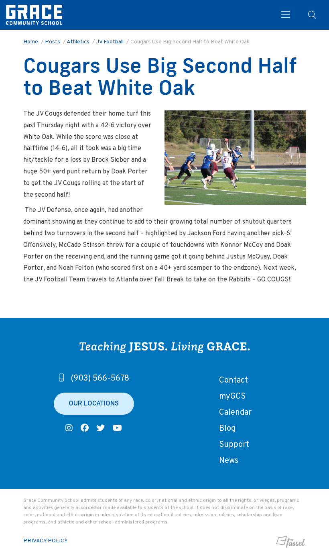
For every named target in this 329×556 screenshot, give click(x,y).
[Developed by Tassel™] (273, 542)
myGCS (232, 396)
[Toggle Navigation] (282, 15)
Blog (227, 429)
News (228, 461)
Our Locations (94, 404)
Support (234, 445)
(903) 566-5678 (100, 378)
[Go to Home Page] (34, 15)
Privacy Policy (45, 541)
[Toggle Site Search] (312, 15)
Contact (233, 380)
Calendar (235, 412)
